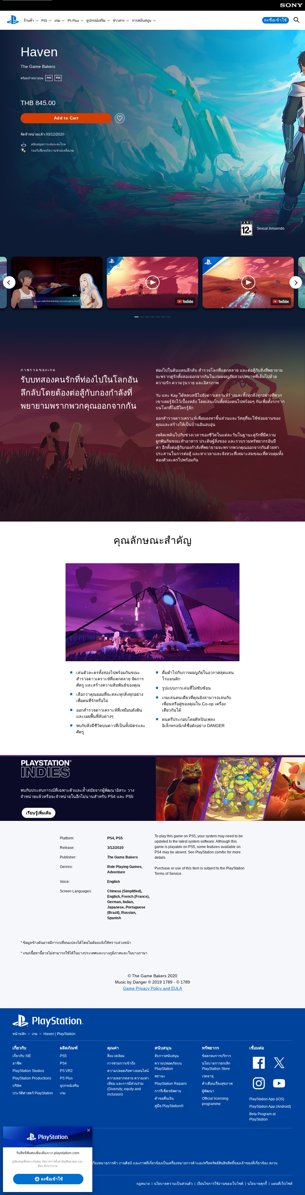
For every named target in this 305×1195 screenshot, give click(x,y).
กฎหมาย (143, 1184)
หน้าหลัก (19, 1034)
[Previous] (9, 282)
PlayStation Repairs (171, 1084)
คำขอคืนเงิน (164, 1098)
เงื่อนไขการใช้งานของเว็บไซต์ (220, 1184)
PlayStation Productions (32, 1078)
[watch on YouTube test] (185, 301)
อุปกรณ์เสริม (95, 20)
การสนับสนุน (141, 20)
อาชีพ (17, 1063)
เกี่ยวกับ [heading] (19, 1047)
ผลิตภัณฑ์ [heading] (69, 1047)
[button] (152, 282)
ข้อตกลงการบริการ (216, 1056)
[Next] (296, 282)
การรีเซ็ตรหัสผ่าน (168, 1091)
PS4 (63, 1063)
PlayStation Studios (28, 1071)
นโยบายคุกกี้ (257, 1184)
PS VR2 (66, 1071)
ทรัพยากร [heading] (210, 1047)
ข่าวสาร (119, 20)
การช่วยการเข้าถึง (121, 1063)
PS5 (44, 20)
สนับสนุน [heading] (163, 1047)
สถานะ (160, 1076)
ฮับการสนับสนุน (167, 1056)
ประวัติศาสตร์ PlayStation (33, 1093)
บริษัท (17, 1086)
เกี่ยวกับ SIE (22, 1056)
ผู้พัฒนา (208, 1091)
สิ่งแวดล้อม (116, 1056)
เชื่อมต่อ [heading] (256, 1047)
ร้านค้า (29, 20)
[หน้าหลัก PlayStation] (12, 20)
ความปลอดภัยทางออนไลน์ (128, 1071)
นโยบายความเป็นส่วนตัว (173, 1184)
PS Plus (73, 20)
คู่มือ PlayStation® (169, 1106)
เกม (57, 20)
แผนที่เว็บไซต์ (281, 1184)
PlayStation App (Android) (270, 1106)
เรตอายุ (208, 1076)
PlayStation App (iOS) (266, 1099)
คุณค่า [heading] (113, 1047)
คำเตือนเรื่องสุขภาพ (217, 1084)
